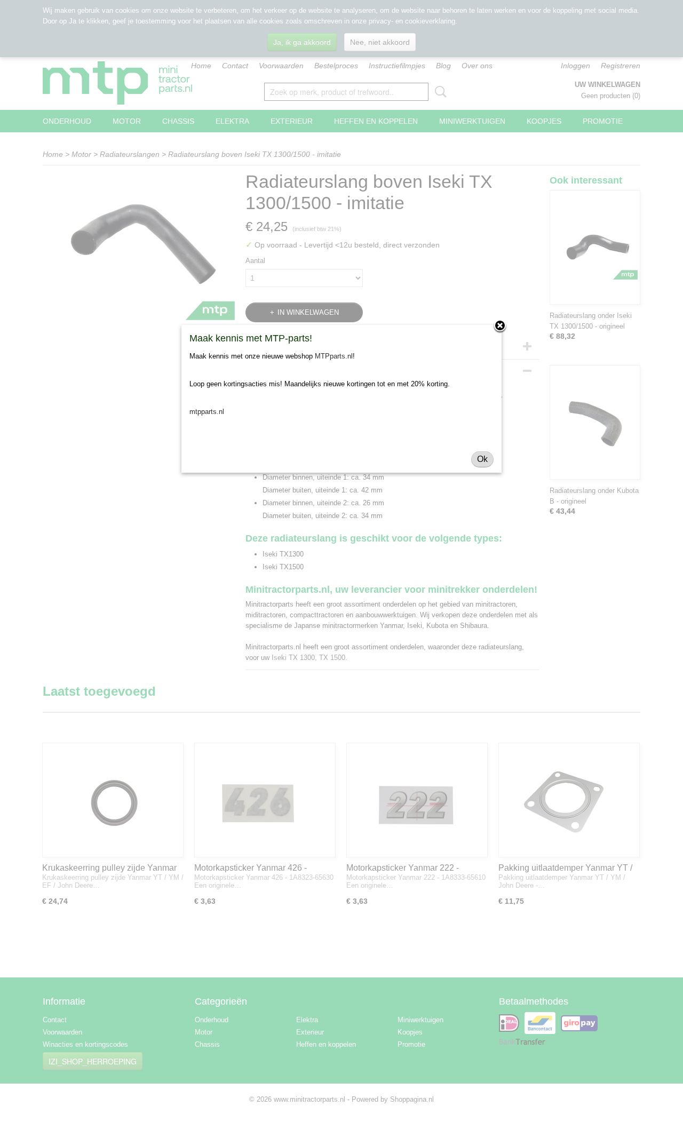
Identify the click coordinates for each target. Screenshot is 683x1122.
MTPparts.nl (334, 356)
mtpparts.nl (206, 412)
